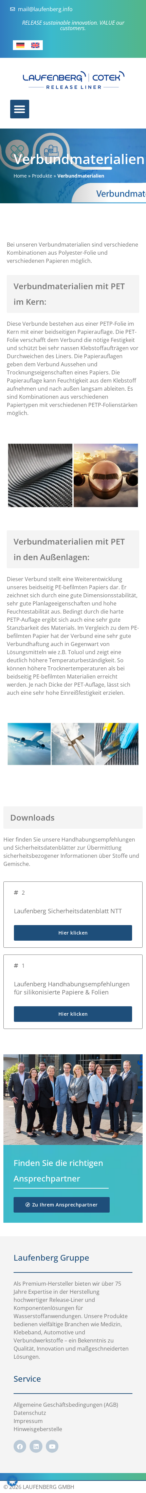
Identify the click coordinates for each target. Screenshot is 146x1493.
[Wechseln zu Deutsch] (20, 45)
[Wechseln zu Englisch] (35, 45)
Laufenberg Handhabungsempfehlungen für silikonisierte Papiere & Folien (72, 988)
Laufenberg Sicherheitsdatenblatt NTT (68, 911)
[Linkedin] (36, 1446)
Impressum (28, 1421)
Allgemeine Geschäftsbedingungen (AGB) (66, 1404)
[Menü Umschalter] (19, 109)
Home (20, 176)
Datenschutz (30, 1413)
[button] (12, 1481)
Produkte (42, 176)
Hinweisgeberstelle (38, 1429)
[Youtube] (52, 1446)
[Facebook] (20, 1446)
